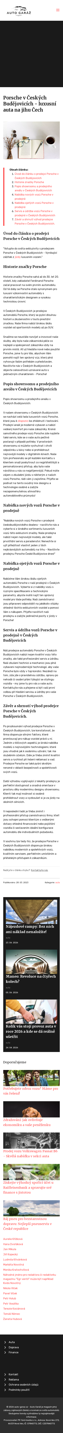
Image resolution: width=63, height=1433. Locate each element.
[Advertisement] (31, 54)
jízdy (18, 257)
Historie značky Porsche (29, 182)
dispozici (23, 420)
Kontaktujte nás (39, 870)
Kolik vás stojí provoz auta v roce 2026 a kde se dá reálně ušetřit (31, 1031)
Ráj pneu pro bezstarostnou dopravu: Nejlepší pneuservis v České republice (27, 1224)
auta (57, 882)
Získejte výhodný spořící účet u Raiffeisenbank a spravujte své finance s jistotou (28, 1187)
